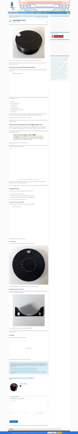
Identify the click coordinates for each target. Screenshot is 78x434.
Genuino (55, 65)
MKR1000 (57, 68)
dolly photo (52, 64)
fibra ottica (63, 64)
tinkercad (61, 78)
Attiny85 (11, 377)
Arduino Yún (61, 59)
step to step (52, 78)
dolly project (54, 64)
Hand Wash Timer (25, 377)
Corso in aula (31, 12)
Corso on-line (23, 12)
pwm (55, 74)
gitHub (30, 328)
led (9, 378)
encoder (58, 64)
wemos (65, 78)
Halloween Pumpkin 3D (23, 182)
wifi (66, 78)
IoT (64, 65)
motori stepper (52, 69)
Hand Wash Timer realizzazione (42, 17)
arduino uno (58, 59)
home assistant (57, 65)
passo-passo (66, 70)
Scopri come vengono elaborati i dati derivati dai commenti (37, 425)
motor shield (56, 69)
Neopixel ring (65, 69)
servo (64, 75)
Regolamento (38, 12)
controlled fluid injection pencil (64, 60)
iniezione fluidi (62, 65)
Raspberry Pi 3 (64, 74)
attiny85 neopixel (16, 377)
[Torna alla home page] (39, 6)
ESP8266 (60, 64)
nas (58, 69)
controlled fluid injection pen (58, 60)
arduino (66, 57)
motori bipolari (59, 68)
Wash (21, 378)
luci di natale (54, 68)
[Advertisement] (57, 23)
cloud (54, 60)
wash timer (24, 378)
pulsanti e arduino (53, 74)
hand (20, 377)
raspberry (58, 74)
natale (59, 69)
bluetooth (52, 60)
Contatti (45, 12)
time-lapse (55, 78)
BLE (67, 59)
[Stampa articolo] (47, 22)
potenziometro (58, 73)
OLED (67, 69)
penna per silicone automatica (53, 73)
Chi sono (10, 12)
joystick (66, 65)
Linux (51, 68)
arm (63, 59)
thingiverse (25, 328)
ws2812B (27, 378)
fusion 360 (52, 65)
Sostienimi (16, 12)
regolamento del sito (26, 368)
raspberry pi (61, 74)
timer (19, 378)
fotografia (65, 64)
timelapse (58, 78)
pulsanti (63, 73)
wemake (63, 78)
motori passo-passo (63, 68)
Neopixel (16, 378)
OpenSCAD (62, 70)
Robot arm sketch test (14, 17)
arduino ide (52, 59)
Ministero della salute (23, 130)
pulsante (61, 73)
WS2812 (52, 79)
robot (56, 75)
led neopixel (12, 378)
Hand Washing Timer (31, 377)
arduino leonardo (55, 59)
